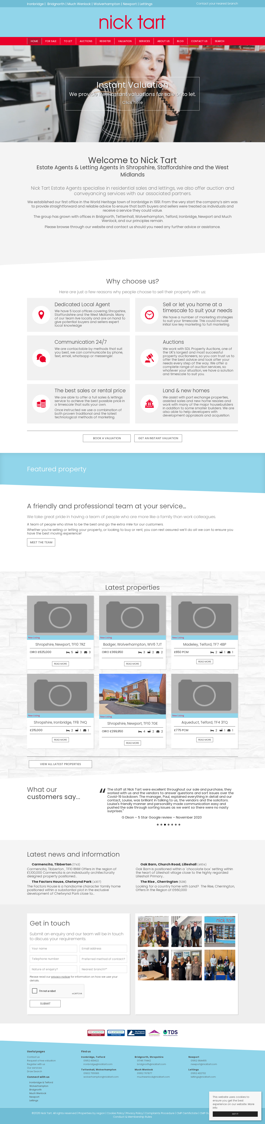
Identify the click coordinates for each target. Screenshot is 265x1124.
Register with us (36, 1064)
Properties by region (91, 1113)
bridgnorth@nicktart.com (151, 1064)
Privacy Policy (134, 1113)
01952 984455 (199, 1060)
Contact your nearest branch (217, 3)
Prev (104, 803)
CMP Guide (207, 1113)
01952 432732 (198, 1073)
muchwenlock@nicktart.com (153, 1076)
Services (144, 41)
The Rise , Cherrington (159, 881)
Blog (180, 41)
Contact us (199, 41)
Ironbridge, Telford (93, 1056)
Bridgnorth (56, 4)
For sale (50, 41)
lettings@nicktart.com (203, 1076)
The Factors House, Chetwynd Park (62, 881)
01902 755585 (91, 1073)
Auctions (86, 41)
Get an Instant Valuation (158, 438)
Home (34, 41)
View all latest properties (60, 764)
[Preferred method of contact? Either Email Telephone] (103, 959)
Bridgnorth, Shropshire (149, 1056)
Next (233, 803)
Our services (34, 1067)
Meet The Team (41, 542)
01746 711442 (144, 1060)
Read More (60, 663)
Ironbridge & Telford (41, 1082)
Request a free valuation (41, 1060)
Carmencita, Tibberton (52, 864)
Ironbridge (35, 4)
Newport (130, 4)
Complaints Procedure (160, 1113)
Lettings (146, 4)
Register (105, 41)
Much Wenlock (79, 4)
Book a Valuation (107, 438)
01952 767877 (144, 1073)
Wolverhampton (107, 4)
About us (163, 41)
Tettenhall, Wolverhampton (98, 1069)
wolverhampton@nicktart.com (101, 1076)
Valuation (125, 41)
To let (68, 41)
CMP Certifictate (187, 1113)
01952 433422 (91, 1060)
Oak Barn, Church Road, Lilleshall (168, 864)
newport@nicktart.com (204, 1064)
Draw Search (34, 1071)
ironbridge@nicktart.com (97, 1064)
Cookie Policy (115, 1113)
